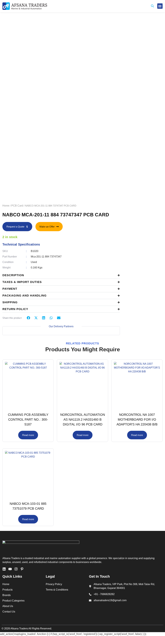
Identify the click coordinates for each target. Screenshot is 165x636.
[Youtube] (10, 569)
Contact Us (8, 611)
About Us (7, 606)
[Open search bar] (152, 6)
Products (7, 589)
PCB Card (17, 205)
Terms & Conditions (57, 589)
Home (5, 205)
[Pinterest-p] (22, 569)
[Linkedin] (4, 569)
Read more (28, 435)
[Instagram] (16, 569)
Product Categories (13, 600)
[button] (160, 6)
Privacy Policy (54, 584)
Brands (6, 595)
